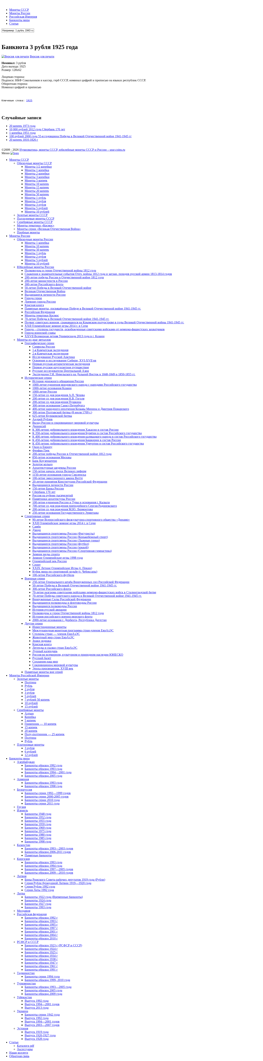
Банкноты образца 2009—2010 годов (49, 872)
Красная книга (34, 305)
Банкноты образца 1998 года (43, 786)
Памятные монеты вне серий (44, 672)
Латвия (21, 876)
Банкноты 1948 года (38, 813)
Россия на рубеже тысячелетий (52, 495)
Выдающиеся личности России (45, 294)
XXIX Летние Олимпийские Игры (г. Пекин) (62, 568)
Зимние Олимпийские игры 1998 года (57, 557)
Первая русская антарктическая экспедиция (61, 364)
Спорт (36, 564)
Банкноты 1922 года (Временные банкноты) (54, 897)
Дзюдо (36, 530)
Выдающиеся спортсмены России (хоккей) (60, 547)
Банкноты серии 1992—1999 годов (48, 793)
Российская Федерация (40, 312)
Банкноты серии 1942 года (42, 1014)
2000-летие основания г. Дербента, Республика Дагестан (69, 620)
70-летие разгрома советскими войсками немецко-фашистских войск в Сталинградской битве (94, 592)
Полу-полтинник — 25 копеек (44, 734)
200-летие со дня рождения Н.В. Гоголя (58, 398)
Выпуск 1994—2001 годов (42, 1004)
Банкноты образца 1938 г (41, 959)
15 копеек (31, 727)
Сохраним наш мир (45, 661)
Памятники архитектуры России (53, 499)
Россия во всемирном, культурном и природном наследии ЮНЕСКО (77, 654)
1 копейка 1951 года (22, 132)
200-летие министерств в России (46, 280)
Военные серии (35, 578)
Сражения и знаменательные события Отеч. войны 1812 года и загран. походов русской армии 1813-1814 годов (98, 274)
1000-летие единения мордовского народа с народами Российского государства (84, 384)
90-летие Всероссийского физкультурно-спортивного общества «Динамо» (81, 519)
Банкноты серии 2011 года (42, 803)
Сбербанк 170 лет (43, 492)
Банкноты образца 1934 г (41, 955)
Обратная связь (19, 1056)
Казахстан (23, 845)
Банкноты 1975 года (38, 831)
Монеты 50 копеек (37, 194)
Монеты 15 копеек (37, 187)
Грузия (21, 807)
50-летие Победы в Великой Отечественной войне (58, 287)
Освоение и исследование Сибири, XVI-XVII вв (64, 360)
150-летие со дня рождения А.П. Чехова (58, 395)
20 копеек (31, 730)
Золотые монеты (28, 678)
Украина (22, 1011)
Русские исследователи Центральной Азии (60, 370)
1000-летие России (44, 391)
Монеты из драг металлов (34, 339)
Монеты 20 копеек (37, 190)
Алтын (29, 713)
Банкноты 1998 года (38, 841)
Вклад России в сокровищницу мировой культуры (65, 422)
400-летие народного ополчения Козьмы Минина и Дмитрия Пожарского (80, 409)
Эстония (22, 1028)
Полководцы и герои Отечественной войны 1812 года (60, 270)
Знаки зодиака (41, 640)
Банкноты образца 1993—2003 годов (49, 848)
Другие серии (34, 623)
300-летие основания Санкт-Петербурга (58, 405)
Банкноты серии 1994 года (42, 976)
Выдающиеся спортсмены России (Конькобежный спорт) (70, 537)
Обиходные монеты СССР (34, 163)
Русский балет (41, 658)
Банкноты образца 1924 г (41, 948)
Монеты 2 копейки (37, 173)
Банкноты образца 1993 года (43, 768)
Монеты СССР (19, 9)
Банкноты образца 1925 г (41, 952)
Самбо (36, 526)
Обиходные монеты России (35, 239)
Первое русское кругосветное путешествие (60, 367)
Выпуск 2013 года (37, 1007)
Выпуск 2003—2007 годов (42, 1025)
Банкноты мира (19, 20)
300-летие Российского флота (44, 284)
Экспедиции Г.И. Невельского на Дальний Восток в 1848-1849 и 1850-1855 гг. (83, 374)
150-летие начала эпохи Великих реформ (59, 471)
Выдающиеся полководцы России (54, 606)
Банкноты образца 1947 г (41, 962)
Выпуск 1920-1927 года (40, 1035)
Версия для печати (42, 56)
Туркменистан (26, 983)
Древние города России (40, 301)
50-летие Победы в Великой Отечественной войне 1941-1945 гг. (74, 585)
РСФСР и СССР (28, 942)
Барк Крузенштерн (44, 460)
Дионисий (39, 426)
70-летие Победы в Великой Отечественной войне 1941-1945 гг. (67, 319)
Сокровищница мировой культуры (55, 665)
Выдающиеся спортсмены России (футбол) (60, 543)
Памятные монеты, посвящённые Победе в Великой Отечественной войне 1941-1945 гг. (83, 308)
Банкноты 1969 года (38, 827)
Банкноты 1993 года (38, 907)
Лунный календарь (44, 651)
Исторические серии (38, 377)
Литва (21, 893)
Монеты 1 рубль (35, 197)
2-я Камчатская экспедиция (50, 353)
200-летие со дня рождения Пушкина (56, 402)
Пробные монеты (28, 232)
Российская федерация (32, 914)
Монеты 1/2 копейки (38, 166)
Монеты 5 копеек (36, 180)
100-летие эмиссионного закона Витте (57, 478)
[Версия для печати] (15, 56)
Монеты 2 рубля (35, 201)
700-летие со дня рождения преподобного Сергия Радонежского (74, 505)
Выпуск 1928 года (37, 1038)
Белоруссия (24, 789)
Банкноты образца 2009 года (43, 993)
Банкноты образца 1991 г (41, 969)
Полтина (30, 682)
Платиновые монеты (30, 744)
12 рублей (31, 755)
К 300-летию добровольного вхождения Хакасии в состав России (75, 429)
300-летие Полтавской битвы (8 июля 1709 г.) (62, 412)
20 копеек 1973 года (22, 125)
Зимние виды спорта (46, 554)
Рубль (28, 685)
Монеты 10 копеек (37, 184)
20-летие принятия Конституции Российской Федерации (69, 481)
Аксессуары (25, 1049)
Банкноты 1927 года (38, 903)
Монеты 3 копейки (37, 177)
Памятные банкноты (38, 855)
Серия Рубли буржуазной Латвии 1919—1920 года (58, 883)
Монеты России (19, 13)
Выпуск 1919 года (37, 1032)
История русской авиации (49, 609)
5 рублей (30, 696)
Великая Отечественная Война (45, 291)
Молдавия (23, 910)
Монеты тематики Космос (42, 315)
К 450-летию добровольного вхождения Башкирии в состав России (76, 440)
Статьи (13, 23)
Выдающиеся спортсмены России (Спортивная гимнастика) (72, 550)
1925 (29, 100)
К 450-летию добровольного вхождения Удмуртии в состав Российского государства (88, 443)
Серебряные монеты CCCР (35, 222)
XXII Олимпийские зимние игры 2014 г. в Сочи (56, 325)
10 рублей (31, 703)
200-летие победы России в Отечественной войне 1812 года (64, 277)
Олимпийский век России (49, 561)
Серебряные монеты (30, 710)
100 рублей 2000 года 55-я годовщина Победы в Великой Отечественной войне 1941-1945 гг (70, 136)
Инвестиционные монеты (49, 627)
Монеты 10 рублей (37, 211)
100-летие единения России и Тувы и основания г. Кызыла (71, 502)
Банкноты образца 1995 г (41, 924)
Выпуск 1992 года (37, 1000)
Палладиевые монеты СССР (35, 218)
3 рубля (29, 692)
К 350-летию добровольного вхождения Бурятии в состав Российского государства (87, 433)
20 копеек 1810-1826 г (23, 139)
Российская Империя (23, 16)
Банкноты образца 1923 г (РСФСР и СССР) (53, 945)
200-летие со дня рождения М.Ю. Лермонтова (62, 509)
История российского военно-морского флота (62, 616)
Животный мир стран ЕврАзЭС (53, 637)
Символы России (43, 346)
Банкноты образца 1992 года (43, 765)
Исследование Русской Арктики (53, 357)
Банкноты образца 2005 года (43, 775)
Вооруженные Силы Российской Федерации (61, 599)
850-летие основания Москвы (51, 457)
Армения (23, 779)
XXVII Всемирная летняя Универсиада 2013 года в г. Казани (65, 336)
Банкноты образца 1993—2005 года (48, 987)
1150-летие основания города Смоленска (59, 474)
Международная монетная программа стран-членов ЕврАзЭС (73, 630)
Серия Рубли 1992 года (40, 886)
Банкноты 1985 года (38, 838)
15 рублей (31, 706)
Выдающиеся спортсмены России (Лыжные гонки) (66, 540)
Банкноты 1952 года (38, 817)
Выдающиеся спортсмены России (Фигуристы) (63, 533)
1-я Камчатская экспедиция (50, 350)
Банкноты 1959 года (38, 824)
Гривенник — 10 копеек (40, 723)
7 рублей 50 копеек (37, 699)
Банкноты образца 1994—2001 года (48, 772)
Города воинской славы (40, 332)
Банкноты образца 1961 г (41, 966)
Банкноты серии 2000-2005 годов (47, 796)
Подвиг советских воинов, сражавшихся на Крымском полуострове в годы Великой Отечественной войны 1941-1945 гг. (104, 322)
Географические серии (39, 343)
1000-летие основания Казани (52, 388)
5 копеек (30, 720)
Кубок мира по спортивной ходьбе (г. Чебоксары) (64, 571)
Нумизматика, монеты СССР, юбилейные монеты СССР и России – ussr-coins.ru (72, 149)
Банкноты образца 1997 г (41, 928)
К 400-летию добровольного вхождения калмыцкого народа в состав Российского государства (94, 436)
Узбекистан (24, 997)
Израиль (22, 810)
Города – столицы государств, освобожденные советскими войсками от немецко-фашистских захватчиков (95, 329)
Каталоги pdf (25, 1045)
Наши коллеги (18, 1052)
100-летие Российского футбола (53, 575)
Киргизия (23, 858)
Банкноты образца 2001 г (41, 931)
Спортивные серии (37, 516)
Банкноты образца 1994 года (43, 865)
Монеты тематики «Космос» (35, 225)
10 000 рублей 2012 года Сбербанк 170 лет (37, 129)
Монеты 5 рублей (36, 208)
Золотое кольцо (42, 464)
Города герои (33, 298)
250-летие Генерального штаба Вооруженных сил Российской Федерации (80, 582)
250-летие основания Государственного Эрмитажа (65, 512)
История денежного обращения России (58, 381)
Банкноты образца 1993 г (41, 921)
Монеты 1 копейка (37, 170)
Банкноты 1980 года (38, 834)
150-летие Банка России (48, 488)
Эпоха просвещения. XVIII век (52, 668)
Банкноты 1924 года (38, 900)
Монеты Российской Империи (29, 675)
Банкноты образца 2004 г (41, 935)
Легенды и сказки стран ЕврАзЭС (54, 647)
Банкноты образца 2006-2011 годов (48, 852)
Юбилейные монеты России (35, 267)
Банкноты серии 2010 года (42, 800)
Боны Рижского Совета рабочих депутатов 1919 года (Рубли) (65, 879)
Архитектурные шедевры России (54, 467)
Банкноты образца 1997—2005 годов (49, 869)
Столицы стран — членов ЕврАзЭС (56, 633)
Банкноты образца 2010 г (41, 938)
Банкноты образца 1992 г (41, 917)
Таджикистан (26, 973)
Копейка (30, 717)
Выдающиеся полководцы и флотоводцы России (64, 602)
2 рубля (29, 689)
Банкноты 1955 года (38, 820)
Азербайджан (26, 762)
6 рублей (30, 751)
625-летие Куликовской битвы (52, 415)
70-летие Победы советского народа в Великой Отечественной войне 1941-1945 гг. (87, 595)
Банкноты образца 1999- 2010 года (47, 980)
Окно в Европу (42, 447)
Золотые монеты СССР (32, 215)
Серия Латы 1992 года (39, 890)
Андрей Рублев (42, 419)
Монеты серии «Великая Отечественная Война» (49, 229)
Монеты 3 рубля (35, 204)
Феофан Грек (40, 450)
